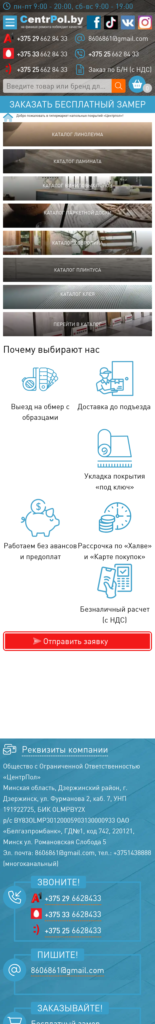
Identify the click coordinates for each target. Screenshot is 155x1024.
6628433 (73, 898)
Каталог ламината (77, 161)
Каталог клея (77, 294)
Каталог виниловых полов (77, 185)
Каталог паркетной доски (77, 213)
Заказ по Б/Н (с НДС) (120, 69)
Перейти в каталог (77, 324)
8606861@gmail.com (118, 38)
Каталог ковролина (77, 243)
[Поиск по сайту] (119, 86)
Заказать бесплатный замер (77, 104)
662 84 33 (42, 38)
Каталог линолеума (77, 134)
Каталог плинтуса (77, 270)
